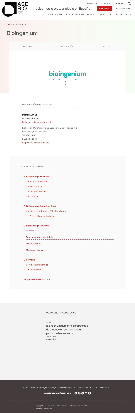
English (120, 3)
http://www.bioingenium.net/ (36, 143)
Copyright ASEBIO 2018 (44, 406)
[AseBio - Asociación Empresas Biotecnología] (15, 9)
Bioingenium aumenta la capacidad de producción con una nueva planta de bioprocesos (67, 329)
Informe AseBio (123, 9)
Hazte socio (104, 9)
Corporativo (51, 339)
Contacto (107, 3)
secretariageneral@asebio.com (57, 393)
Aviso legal (61, 406)
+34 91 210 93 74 (105, 388)
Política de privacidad (78, 406)
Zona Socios (91, 3)
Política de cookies (44, 408)
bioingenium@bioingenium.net (36, 122)
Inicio (10, 24)
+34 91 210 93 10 (90, 388)
